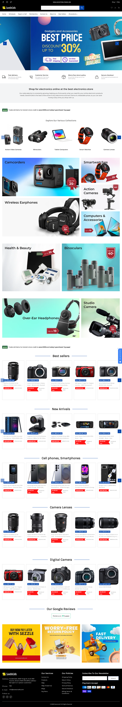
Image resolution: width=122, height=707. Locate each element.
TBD (10, 686)
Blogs (43, 688)
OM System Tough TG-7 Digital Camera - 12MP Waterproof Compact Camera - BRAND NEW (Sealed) (85, 384)
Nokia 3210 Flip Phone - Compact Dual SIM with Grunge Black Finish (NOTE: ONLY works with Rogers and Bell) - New (85, 486)
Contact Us (43, 14)
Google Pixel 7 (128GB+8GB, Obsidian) (107, 486)
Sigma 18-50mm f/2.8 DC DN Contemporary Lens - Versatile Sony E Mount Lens (36, 536)
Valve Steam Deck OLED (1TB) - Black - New (84, 437)
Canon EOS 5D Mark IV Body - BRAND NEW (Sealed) (84, 588)
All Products (113, 44)
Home (4, 14)
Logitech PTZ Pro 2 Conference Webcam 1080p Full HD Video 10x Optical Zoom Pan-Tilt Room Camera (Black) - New (36, 437)
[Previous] (2, 380)
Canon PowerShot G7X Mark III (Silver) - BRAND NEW (36, 588)
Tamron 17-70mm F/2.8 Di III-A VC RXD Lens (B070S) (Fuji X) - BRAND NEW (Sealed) (108, 536)
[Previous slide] (5, 43)
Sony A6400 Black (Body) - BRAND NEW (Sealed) (107, 384)
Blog (113, 2)
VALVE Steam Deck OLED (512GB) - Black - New (106, 437)
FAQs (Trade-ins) (46, 686)
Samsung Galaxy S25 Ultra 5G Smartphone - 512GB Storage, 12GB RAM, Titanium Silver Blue (60, 486)
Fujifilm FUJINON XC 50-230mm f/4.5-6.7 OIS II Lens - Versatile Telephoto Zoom (12, 384)
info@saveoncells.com (41, 78)
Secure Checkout (67, 688)
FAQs (118, 2)
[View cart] (119, 8)
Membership (33, 14)
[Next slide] (117, 43)
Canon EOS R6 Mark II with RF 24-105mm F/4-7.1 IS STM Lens (60, 588)
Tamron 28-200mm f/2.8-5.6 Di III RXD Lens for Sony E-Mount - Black (85, 536)
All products (73, 14)
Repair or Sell (22, 14)
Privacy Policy (66, 683)
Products (44, 680)
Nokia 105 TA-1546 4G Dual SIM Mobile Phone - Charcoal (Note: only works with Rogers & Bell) (13, 486)
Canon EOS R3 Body (105, 587)
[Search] (81, 8)
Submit (113, 678)
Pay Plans (44, 691)
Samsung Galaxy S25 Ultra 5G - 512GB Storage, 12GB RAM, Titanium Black (37, 486)
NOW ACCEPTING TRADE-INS (62, 2)
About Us (53, 14)
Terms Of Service (67, 686)
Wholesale (12, 14)
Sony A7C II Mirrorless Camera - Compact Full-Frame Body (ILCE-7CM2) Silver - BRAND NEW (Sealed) (61, 384)
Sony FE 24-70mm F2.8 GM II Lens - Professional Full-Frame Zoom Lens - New (60, 536)
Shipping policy (67, 677)
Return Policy (66, 680)
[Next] (119, 380)
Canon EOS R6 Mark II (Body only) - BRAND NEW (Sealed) (36, 384)
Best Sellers (62, 14)
